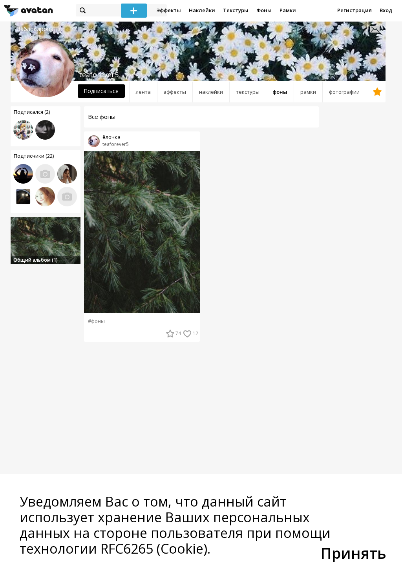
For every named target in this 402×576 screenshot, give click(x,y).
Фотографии (344, 91)
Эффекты (169, 10)
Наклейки (202, 10)
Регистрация (354, 10)
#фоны (96, 321)
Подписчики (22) (34, 155)
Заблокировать (38, 29)
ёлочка (111, 137)
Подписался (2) (32, 111)
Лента (143, 91)
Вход (386, 10)
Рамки (288, 10)
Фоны (264, 10)
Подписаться (101, 91)
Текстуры (236, 10)
